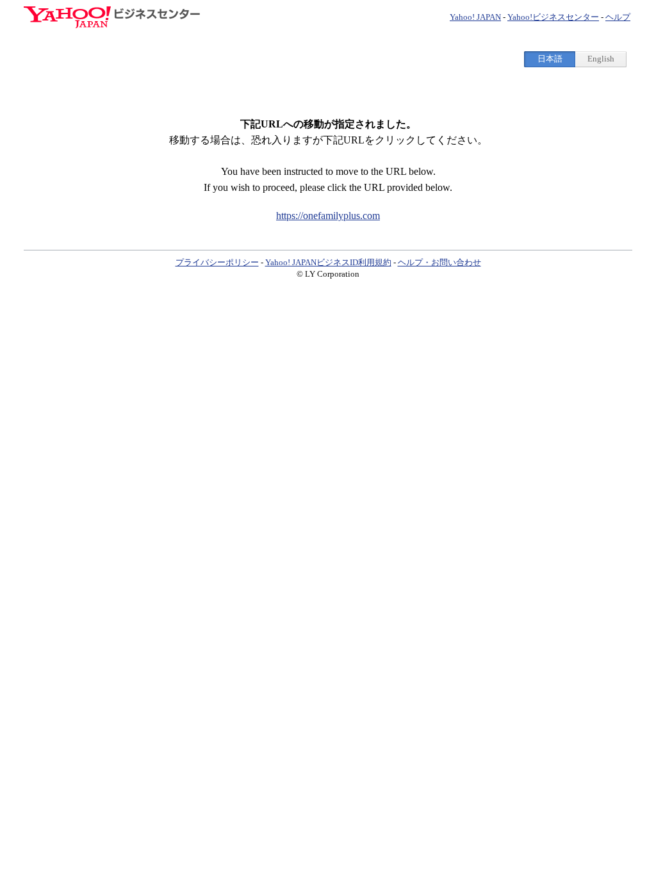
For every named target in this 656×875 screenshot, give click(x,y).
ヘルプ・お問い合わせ (439, 262)
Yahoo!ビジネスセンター (553, 17)
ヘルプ (617, 17)
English (600, 58)
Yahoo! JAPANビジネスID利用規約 (328, 262)
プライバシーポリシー (217, 262)
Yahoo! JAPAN (475, 17)
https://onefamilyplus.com (328, 215)
